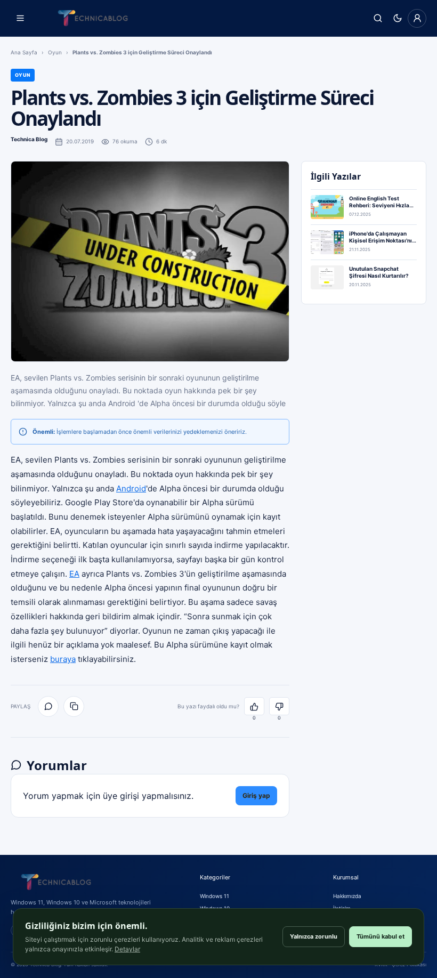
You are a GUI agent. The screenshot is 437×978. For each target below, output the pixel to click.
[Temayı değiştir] (397, 18)
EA (74, 574)
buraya (63, 659)
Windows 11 (214, 896)
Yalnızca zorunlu (313, 936)
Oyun (55, 52)
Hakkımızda (347, 896)
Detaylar (127, 949)
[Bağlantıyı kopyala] (73, 706)
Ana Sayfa (24, 52)
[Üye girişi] (417, 18)
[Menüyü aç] (20, 18)
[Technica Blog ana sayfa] (92, 18)
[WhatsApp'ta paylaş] (48, 706)
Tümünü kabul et (380, 936)
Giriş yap (256, 795)
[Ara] (377, 18)
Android (131, 488)
